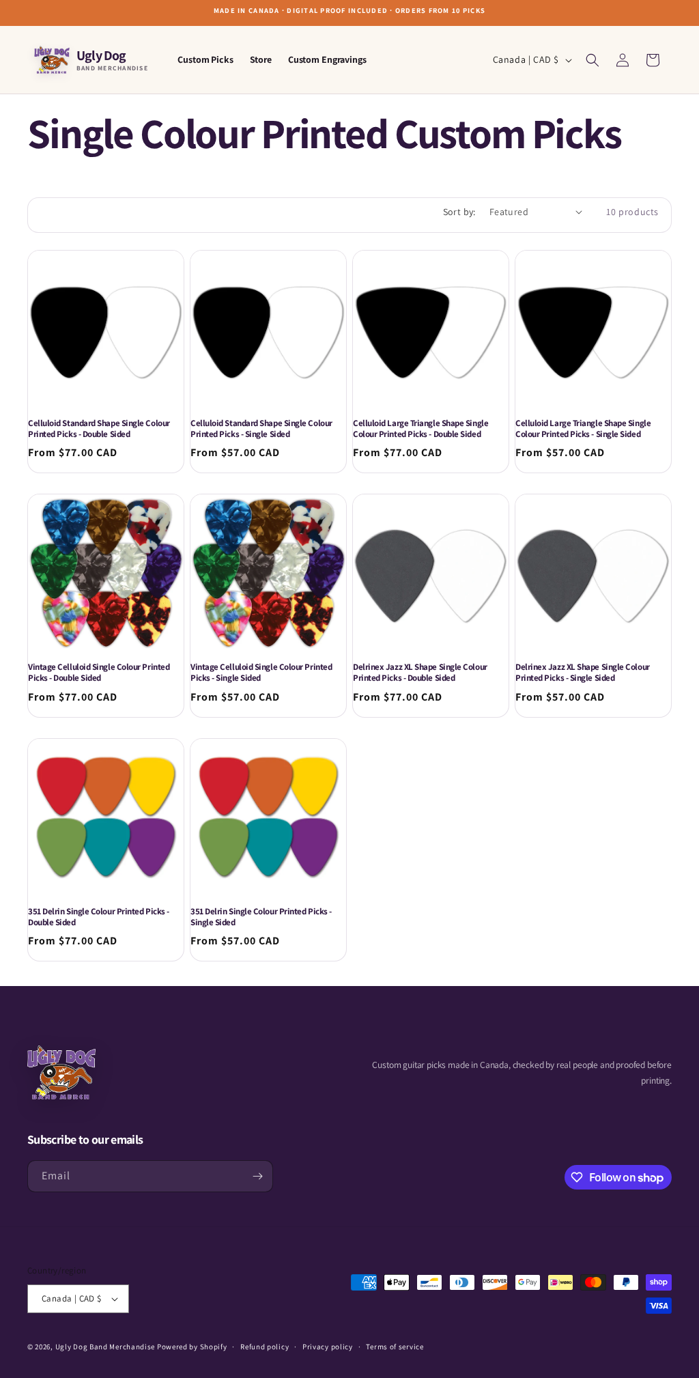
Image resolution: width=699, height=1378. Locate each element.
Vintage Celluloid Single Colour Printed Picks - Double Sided (98, 673)
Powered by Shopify (192, 1346)
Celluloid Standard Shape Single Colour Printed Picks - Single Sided (261, 429)
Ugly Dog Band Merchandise (105, 1346)
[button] (592, 60)
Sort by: (459, 212)
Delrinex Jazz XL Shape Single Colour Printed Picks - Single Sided (582, 673)
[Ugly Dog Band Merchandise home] (61, 1072)
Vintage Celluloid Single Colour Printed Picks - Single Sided (261, 673)
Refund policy (264, 1346)
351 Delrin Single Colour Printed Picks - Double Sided (98, 917)
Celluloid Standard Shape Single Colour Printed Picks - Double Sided (99, 429)
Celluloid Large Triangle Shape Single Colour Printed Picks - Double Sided (420, 429)
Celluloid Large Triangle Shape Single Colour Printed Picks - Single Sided (583, 429)
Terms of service (394, 1346)
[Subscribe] (257, 1176)
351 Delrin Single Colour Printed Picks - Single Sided (261, 917)
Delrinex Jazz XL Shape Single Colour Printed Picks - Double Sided (420, 673)
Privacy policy (327, 1346)
